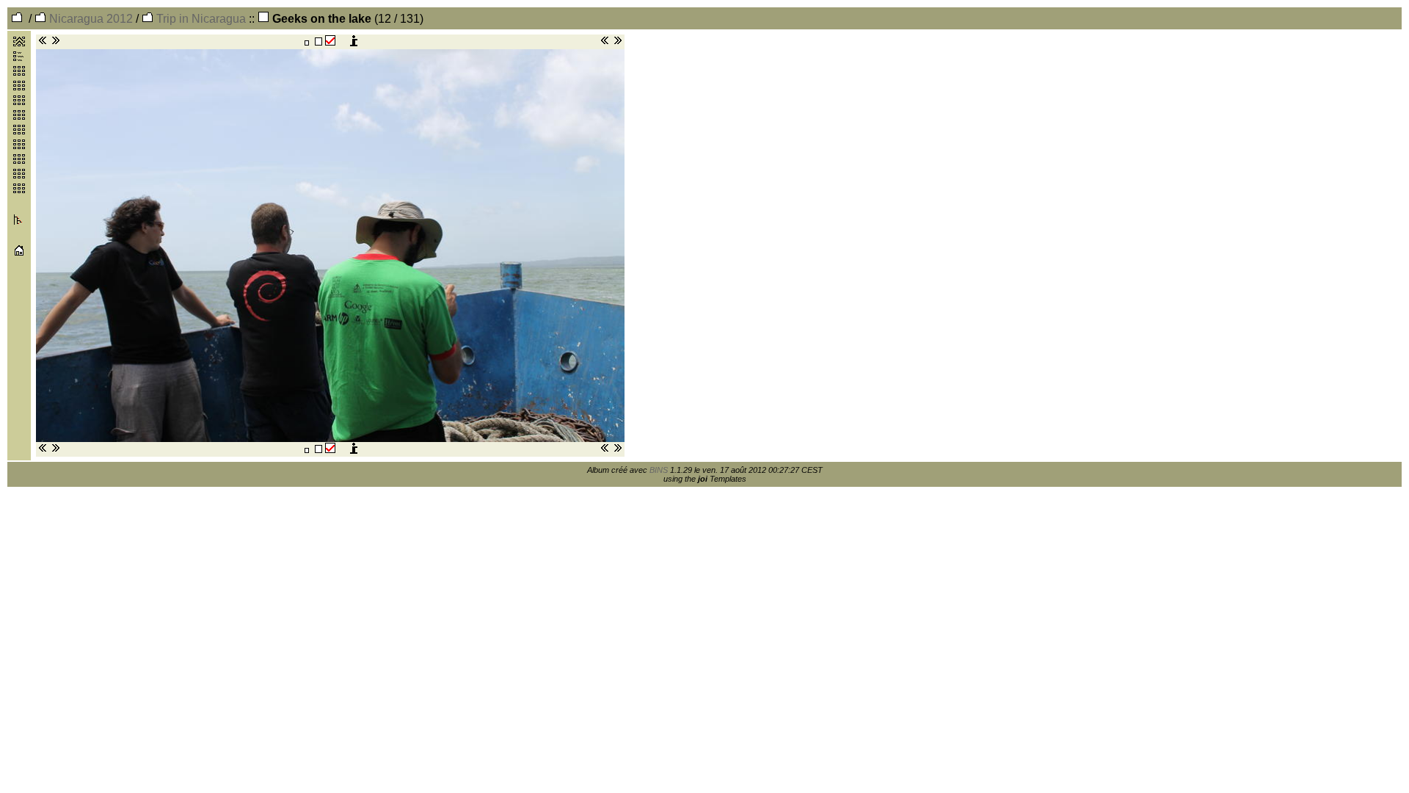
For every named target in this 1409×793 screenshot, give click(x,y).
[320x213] (307, 42)
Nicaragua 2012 (89, 18)
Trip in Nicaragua (199, 18)
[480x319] (318, 42)
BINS (658, 470)
